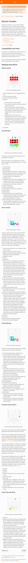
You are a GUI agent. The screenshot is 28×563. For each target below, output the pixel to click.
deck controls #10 (10, 440)
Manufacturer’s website (8, 38)
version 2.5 (21, 12)
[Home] (2, 16)
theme (14, 559)
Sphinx (8, 559)
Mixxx (14, 2)
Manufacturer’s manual (8, 42)
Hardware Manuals (9, 16)
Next (23, 550)
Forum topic (6, 40)
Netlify (16, 560)
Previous (5, 550)
